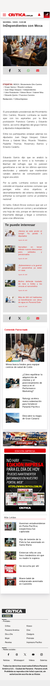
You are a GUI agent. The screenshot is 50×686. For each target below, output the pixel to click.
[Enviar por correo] (37, 71)
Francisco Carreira (26, 95)
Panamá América (12, 630)
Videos (31, 660)
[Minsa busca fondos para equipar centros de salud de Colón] (25, 347)
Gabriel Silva (38, 92)
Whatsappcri (19, 660)
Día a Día (9, 634)
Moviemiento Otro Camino (31, 84)
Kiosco (29, 625)
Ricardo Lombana (25, 87)
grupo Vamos (10, 87)
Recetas (8, 642)
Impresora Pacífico (34, 642)
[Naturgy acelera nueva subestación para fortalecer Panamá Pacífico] (12, 403)
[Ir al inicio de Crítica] (20, 15)
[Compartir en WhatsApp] (29, 70)
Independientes (29, 90)
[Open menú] (4, 15)
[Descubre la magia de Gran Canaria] (12, 417)
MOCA (16, 84)
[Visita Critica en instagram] (41, 654)
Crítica (7, 625)
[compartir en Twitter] (19, 71)
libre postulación (12, 92)
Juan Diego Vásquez (13, 90)
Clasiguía (30, 634)
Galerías (43, 660)
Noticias (6, 660)
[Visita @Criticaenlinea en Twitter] (17, 654)
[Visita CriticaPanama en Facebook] (8, 654)
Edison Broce (26, 92)
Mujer (7, 638)
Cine (28, 630)
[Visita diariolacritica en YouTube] (33, 654)
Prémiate (30, 638)
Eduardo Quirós (11, 95)
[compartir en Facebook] (10, 71)
